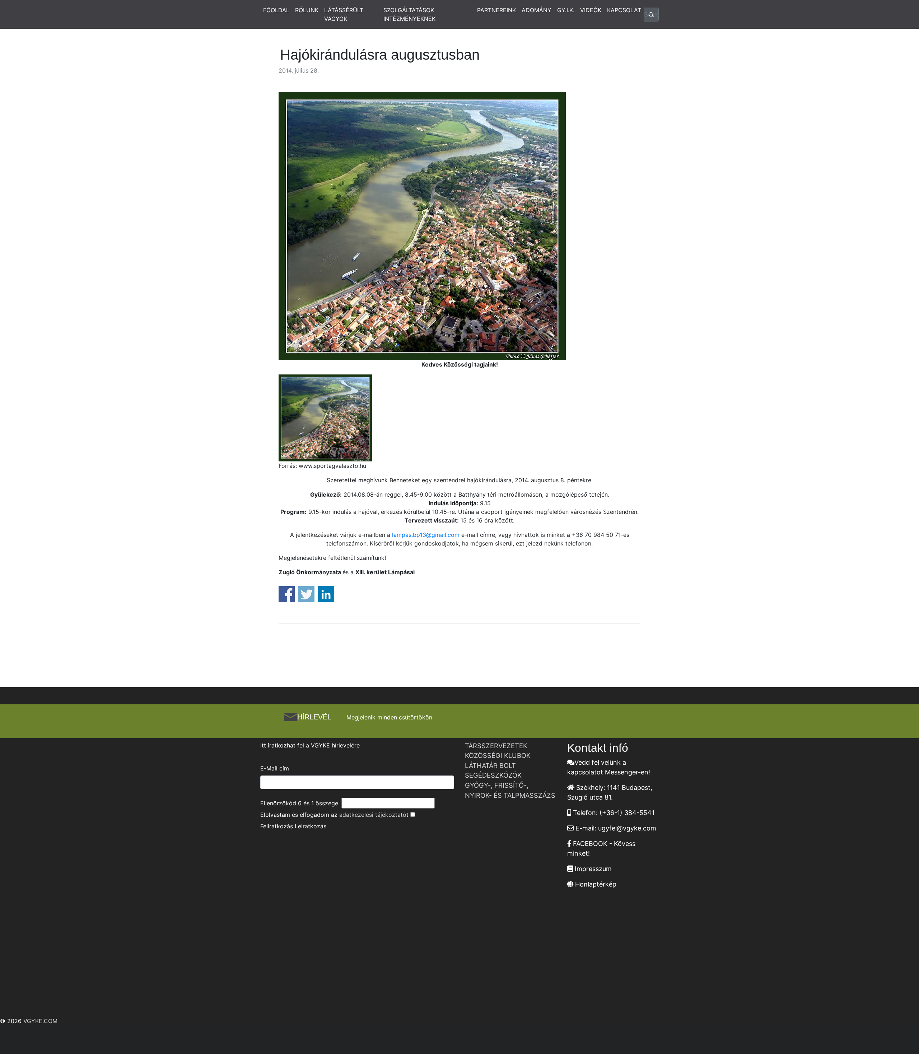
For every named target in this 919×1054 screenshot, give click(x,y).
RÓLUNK (306, 10)
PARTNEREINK (496, 10)
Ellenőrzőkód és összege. (300, 803)
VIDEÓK (590, 10)
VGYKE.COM (40, 1021)
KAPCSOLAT (624, 10)
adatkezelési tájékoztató (372, 814)
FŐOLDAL (276, 10)
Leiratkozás (310, 826)
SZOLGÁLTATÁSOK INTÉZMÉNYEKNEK (409, 14)
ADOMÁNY (536, 10)
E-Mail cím (274, 768)
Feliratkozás (276, 826)
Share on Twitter (306, 594)
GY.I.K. (565, 10)
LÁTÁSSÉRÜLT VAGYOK (343, 14)
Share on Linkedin (326, 594)
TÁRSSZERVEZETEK (496, 746)
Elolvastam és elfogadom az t (334, 814)
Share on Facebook (287, 594)
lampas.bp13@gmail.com (426, 534)
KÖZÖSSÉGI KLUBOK (498, 755)
